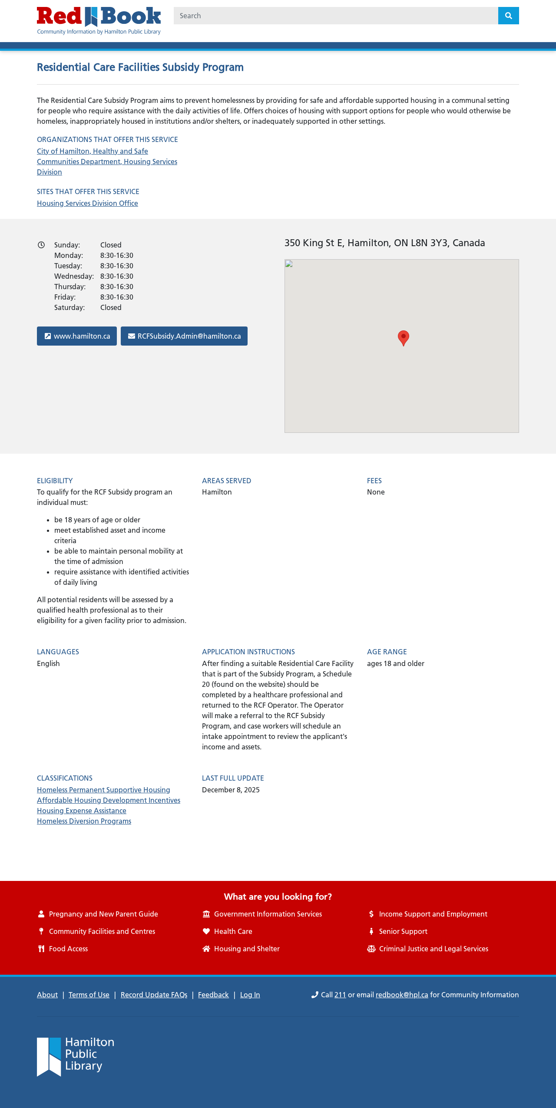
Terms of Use (89, 994)
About (47, 994)
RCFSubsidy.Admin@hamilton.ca (189, 335)
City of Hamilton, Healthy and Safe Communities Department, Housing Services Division (107, 161)
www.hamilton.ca (81, 335)
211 (340, 994)
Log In (250, 994)
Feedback (213, 994)
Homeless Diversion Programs (84, 821)
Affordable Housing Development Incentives (108, 800)
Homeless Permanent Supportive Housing (103, 789)
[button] (403, 338)
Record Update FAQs (154, 994)
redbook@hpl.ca (402, 994)
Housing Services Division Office (87, 203)
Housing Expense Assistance (81, 810)
